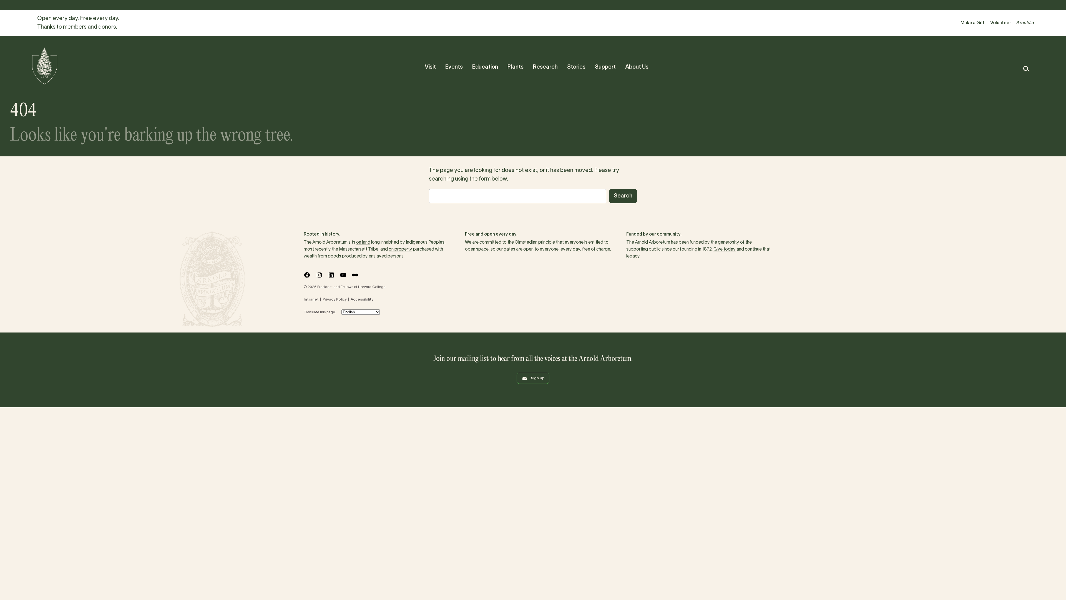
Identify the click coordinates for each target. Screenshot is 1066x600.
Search (623, 196)
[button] (1026, 69)
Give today (724, 249)
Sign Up (538, 378)
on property (400, 249)
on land (363, 242)
